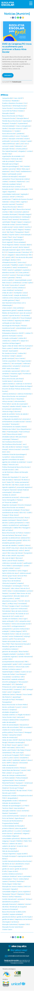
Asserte (10, 270)
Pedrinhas (20, 881)
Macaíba (5, 646)
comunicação (6, 492)
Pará (9, 219)
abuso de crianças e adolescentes (13, 775)
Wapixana (20, 894)
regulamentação (7, 780)
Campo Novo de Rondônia (11, 581)
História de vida (16, 159)
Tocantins (19, 204)
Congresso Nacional (9, 490)
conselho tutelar (7, 568)
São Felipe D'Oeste (23, 750)
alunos (16, 757)
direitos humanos (8, 667)
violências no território (23, 384)
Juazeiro (5, 881)
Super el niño (12, 871)
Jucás (9, 692)
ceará (14, 229)
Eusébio (20, 560)
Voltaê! (12, 356)
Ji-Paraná (5, 376)
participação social (14, 174)
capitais (4, 169)
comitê (4, 659)
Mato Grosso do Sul (23, 593)
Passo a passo (7, 348)
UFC (13, 684)
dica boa (17, 411)
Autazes (26, 533)
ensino (4, 277)
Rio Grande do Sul (22, 613)
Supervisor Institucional (19, 608)
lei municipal (6, 409)
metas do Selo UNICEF (10, 740)
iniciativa (28, 265)
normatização (17, 586)
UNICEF (12, 197)
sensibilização (7, 528)
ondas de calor (7, 293)
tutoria (19, 336)
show (24, 535)
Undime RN (21, 353)
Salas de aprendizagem (10, 166)
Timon (15, 879)
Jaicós (30, 816)
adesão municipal (19, 348)
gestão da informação (24, 917)
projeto (21, 265)
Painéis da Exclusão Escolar (11, 641)
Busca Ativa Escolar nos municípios (14, 396)
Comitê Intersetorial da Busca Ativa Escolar (16, 861)
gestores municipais (9, 336)
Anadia (16, 672)
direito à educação (21, 189)
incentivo (28, 227)
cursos (17, 568)
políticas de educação (9, 176)
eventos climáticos (18, 288)
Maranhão (19, 399)
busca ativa (14, 285)
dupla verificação (8, 621)
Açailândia (15, 760)
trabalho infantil (15, 406)
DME (27, 654)
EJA (25, 103)
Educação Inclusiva (15, 128)
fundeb (17, 131)
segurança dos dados (22, 320)
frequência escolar (14, 252)
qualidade (17, 270)
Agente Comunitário (9, 571)
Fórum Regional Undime (10, 245)
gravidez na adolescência (10, 538)
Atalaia (4, 464)
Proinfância (26, 373)
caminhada (6, 222)
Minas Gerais (13, 515)
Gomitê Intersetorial (25, 656)
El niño (4, 871)
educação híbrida (8, 149)
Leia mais (7, 75)
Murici (27, 517)
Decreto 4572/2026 (8, 793)
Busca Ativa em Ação (14, 434)
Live (27, 181)
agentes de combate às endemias (13, 462)
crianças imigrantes (8, 854)
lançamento (24, 720)
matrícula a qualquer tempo (11, 184)
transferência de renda (10, 512)
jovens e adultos (7, 280)
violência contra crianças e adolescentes (16, 298)
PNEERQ (19, 841)
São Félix (15, 485)
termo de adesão (22, 414)
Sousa (14, 745)
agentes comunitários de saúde (12, 459)
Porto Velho (6, 404)
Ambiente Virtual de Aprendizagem (14, 454)
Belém (29, 245)
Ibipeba (4, 813)
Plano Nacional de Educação (20, 644)
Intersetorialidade (8, 126)
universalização (25, 234)
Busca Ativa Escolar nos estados (13, 507)
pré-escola (15, 141)
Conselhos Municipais (9, 214)
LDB (16, 469)
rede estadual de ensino (10, 768)
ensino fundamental (15, 636)
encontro (5, 275)
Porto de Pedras (7, 818)
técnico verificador (8, 707)
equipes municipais (8, 520)
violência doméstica (9, 394)
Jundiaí (17, 598)
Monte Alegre (6, 884)
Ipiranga (29, 689)
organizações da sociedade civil (13, 156)
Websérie (18, 146)
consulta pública (20, 149)
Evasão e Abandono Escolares (12, 103)
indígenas (5, 841)
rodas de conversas (22, 634)
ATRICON (19, 197)
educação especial (8, 250)
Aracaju (4, 449)
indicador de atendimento (11, 803)
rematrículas (6, 199)
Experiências (6, 106)
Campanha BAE (7, 98)
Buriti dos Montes (25, 740)
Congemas (16, 692)
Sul (3, 229)
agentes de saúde (15, 646)
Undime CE (6, 318)
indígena (25, 833)
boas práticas (23, 272)
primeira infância (8, 828)
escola (15, 247)
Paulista (5, 593)
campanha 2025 (24, 621)
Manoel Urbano (22, 520)
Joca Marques (20, 674)
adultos (23, 760)
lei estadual (22, 603)
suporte (5, 315)
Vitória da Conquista (9, 583)
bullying (26, 636)
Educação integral (24, 214)
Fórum (4, 219)
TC (23, 186)
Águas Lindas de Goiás (9, 346)
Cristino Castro (7, 929)
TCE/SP (20, 601)
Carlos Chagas (22, 571)
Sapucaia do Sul (7, 616)
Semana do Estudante (9, 909)
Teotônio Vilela (7, 808)
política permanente (16, 523)
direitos (13, 260)
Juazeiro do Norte (8, 613)
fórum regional (7, 242)
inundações (18, 293)
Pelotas (23, 325)
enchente (25, 811)
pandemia (20, 133)
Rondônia (5, 356)
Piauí (9, 237)
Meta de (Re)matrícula (9, 550)
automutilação (17, 565)
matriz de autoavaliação (10, 725)
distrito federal (24, 247)
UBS (23, 689)
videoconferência (21, 255)
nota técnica (18, 381)
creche (23, 770)
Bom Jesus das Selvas (15, 553)
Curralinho (5, 457)
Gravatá (22, 245)
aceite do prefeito (8, 414)
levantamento (22, 267)
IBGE (3, 432)
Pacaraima (13, 376)
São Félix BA (6, 485)
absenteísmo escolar (9, 601)
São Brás (5, 907)
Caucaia (4, 578)
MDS (10, 659)
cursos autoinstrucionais (10, 816)
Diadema (5, 788)
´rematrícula (28, 783)
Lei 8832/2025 (12, 603)
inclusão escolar (7, 469)
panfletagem (24, 525)
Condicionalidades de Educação (13, 826)
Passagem (25, 528)
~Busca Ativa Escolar (9, 207)
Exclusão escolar (8, 189)
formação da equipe (9, 856)
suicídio (25, 565)
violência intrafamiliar (24, 394)
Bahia (18, 169)
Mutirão (26, 166)
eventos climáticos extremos (12, 874)
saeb (17, 143)
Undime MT (15, 341)
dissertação (6, 684)
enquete (20, 583)
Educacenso (24, 725)
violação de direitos (20, 295)
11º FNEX (25, 805)
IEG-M (27, 601)
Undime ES (6, 341)
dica (20, 619)
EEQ (27, 924)
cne (24, 146)
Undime (5, 181)
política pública (7, 732)
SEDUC (20, 207)
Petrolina (25, 252)
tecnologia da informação (11, 325)
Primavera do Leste (8, 687)
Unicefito (5, 914)
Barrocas (19, 558)
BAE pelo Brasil (21, 437)
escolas (4, 636)
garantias (11, 277)
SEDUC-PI (26, 540)
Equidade (21, 924)
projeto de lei (24, 485)
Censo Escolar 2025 (8, 717)
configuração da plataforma (11, 419)
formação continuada (9, 338)
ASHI (22, 250)
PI (6, 252)
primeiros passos (15, 669)
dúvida (4, 154)
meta (14, 267)
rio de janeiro (6, 267)
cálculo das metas (26, 548)
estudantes (24, 757)
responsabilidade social (23, 280)
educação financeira (9, 904)
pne (21, 143)
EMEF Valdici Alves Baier (10, 368)
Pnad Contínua (24, 432)
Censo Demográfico (8, 500)
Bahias (4, 859)
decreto (5, 523)
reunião (8, 229)
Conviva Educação (19, 108)
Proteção (13, 123)
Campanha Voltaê (15, 735)
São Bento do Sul (8, 864)
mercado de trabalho (9, 545)
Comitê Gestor (7, 381)
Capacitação (26, 121)
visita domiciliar (19, 401)
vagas (4, 192)
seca (18, 811)
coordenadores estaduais (10, 510)
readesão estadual (17, 679)
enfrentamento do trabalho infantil (14, 426)
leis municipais (16, 363)
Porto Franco (18, 732)
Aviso (12, 171)
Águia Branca (19, 818)
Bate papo (25, 169)
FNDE (4, 270)
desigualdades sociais (9, 800)
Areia (4, 692)
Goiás (24, 641)
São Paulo (10, 232)
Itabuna (14, 763)
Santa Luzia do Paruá (9, 560)
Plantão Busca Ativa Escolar (11, 121)
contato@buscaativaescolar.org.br (18, 956)
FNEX (4, 798)
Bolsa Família (23, 651)
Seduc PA (10, 482)
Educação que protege (10, 164)
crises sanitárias (18, 308)
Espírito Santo (14, 234)
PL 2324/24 (23, 477)
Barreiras (18, 535)
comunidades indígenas (10, 836)
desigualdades (12, 798)
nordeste (12, 181)
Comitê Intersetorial (9, 899)
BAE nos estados (25, 727)
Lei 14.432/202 (17, 773)
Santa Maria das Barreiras (10, 770)
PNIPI (22, 755)
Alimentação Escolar (19, 106)
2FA (16, 621)
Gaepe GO (24, 341)
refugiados (21, 151)
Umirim (24, 707)
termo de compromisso (10, 416)
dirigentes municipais (9, 505)
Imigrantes (11, 192)
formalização (6, 586)
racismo (5, 639)
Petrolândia (6, 611)
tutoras (28, 421)
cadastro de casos (15, 843)
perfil (10, 639)
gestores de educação (9, 651)
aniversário (26, 419)
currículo (5, 146)
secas (25, 293)
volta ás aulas (24, 497)
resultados (20, 654)
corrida (24, 282)
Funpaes (5, 515)
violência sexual (25, 573)
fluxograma (27, 553)
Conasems (17, 689)
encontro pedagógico (9, 682)
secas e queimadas (24, 876)
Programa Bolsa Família (10, 823)
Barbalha (19, 684)
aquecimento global (9, 310)
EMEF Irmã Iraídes (8, 747)
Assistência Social (8, 328)
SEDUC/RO (20, 747)
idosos (29, 760)
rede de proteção (8, 161)
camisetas (20, 899)
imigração (12, 848)
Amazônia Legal (15, 373)
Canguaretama (7, 596)
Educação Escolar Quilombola (12, 927)
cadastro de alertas (8, 846)
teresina (15, 219)
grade (15, 664)
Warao (27, 894)
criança (12, 202)
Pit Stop (5, 606)
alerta (27, 550)
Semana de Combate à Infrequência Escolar (17, 795)
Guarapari (19, 783)
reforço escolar (7, 401)
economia (17, 212)
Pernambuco (24, 219)
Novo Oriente (19, 358)
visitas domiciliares (17, 457)
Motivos (5, 843)
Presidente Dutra (8, 634)
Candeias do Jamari (8, 495)
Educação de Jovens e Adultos (12, 886)
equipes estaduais (16, 914)
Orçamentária (22, 123)
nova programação (15, 866)
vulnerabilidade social (23, 328)
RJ (3, 252)
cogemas (24, 202)
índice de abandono (9, 765)
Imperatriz (5, 608)
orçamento (26, 270)
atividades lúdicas (8, 437)
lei (3, 257)
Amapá (25, 447)
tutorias (27, 904)
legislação (24, 194)
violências (26, 363)
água (18, 250)
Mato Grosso (6, 282)
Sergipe (20, 237)
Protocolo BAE (7, 689)
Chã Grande (23, 763)
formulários (6, 624)
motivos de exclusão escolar (21, 624)
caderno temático (8, 384)
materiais (5, 202)
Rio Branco (25, 480)
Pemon (4, 896)
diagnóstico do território (23, 919)
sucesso (12, 275)
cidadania (20, 904)
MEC (30, 255)
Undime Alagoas (15, 631)
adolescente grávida (14, 540)
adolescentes (6, 366)
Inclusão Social (7, 295)
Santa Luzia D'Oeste (9, 750)
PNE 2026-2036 (17, 752)
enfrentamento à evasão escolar (13, 421)
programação (6, 664)
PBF (26, 661)
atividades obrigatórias (10, 712)
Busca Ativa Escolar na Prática (12, 533)
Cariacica (23, 816)
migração (14, 889)
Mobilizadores (7, 131)
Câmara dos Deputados (10, 477)
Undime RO (15, 318)
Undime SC (6, 730)
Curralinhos (15, 677)
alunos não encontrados (10, 727)
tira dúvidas (25, 315)
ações (30, 282)
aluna (4, 540)
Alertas (18, 277)
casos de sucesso (25, 313)
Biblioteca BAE (26, 838)
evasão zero (18, 616)
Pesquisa (5, 123)
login (25, 619)
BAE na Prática (7, 530)
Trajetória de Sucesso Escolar (22, 199)
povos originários (24, 891)
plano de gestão (20, 828)
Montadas (19, 699)
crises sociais (6, 308)
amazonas (5, 171)
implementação (7, 672)
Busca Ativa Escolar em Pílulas (12, 116)
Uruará (29, 462)
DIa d (4, 255)
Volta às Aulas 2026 (21, 667)
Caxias (4, 237)
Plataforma (20, 181)
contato (29, 151)
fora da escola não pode (23, 257)
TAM (21, 166)
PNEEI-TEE (27, 841)
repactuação (13, 351)
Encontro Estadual (24, 505)
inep (9, 154)
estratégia (5, 260)
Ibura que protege (23, 275)
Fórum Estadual (25, 318)
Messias (19, 694)
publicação (6, 141)
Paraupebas (19, 232)
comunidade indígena (9, 891)
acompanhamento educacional (12, 661)
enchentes (18, 290)
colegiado (10, 255)
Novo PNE (5, 644)
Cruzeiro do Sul (25, 672)
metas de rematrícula (9, 737)
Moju (17, 300)
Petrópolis (5, 588)
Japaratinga (16, 697)
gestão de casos (7, 869)
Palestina (17, 896)
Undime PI (28, 333)
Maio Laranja (6, 773)
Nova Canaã (27, 694)
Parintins (12, 881)
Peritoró (5, 709)
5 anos (10, 757)
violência (5, 386)
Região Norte (6, 209)
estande (23, 785)
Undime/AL (6, 363)
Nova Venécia (19, 780)
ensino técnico (7, 833)
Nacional (19, 161)
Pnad (17, 171)
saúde (29, 141)
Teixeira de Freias (15, 578)
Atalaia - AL (26, 406)
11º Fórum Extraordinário (10, 785)
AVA (8, 452)
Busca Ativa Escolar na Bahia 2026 (13, 912)
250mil (7, 257)
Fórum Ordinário (7, 320)
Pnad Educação (12, 432)
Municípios (5, 159)
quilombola (17, 833)
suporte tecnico (14, 315)
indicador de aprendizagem (11, 805)
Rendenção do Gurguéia (18, 907)
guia (28, 348)
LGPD (25, 128)
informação (6, 922)
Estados (21, 111)
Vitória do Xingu (7, 411)
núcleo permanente (21, 482)
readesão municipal (23, 310)
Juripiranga (6, 439)
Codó (4, 434)
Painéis (19, 500)
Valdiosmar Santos (8, 694)
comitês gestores (8, 300)
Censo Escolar (7, 108)
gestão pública (7, 831)
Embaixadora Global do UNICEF (13, 333)
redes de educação (8, 722)
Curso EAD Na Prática (9, 111)
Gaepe (19, 222)
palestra (25, 212)
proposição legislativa (24, 487)
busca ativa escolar (8, 133)
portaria (29, 591)
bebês (27, 755)
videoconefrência (8, 143)
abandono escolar (8, 272)
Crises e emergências (23, 126)
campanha (5, 179)
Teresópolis (14, 424)
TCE (30, 189)
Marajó (13, 222)
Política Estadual (21, 778)
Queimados (13, 813)
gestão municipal (8, 358)
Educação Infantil (8, 113)
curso (18, 136)
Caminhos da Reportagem (11, 343)
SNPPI (9, 763)
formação (24, 136)
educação (22, 176)
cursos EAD (6, 626)
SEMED (4, 866)
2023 (3, 232)
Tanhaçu (28, 899)
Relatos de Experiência (10, 313)
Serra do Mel (21, 576)
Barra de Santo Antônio (19, 611)
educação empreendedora (11, 217)
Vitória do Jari (12, 464)
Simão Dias (16, 884)
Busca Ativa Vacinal (23, 209)
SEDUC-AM (25, 371)
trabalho (21, 545)
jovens (18, 543)
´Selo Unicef (6, 288)
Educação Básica (22, 118)
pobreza (5, 197)
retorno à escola (14, 449)
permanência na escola (10, 497)
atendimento (16, 409)
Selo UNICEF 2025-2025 (10, 548)
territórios (14, 922)
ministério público (8, 136)
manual (4, 351)
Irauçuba (5, 406)
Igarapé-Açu (21, 687)
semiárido (5, 373)
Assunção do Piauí (8, 699)
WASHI (28, 250)
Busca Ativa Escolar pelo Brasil (12, 378)
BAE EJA (27, 886)
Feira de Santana (8, 535)
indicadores (22, 800)
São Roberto (6, 697)
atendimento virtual (22, 864)
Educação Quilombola (9, 924)
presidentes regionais (9, 656)
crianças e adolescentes (10, 720)
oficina (4, 576)
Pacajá (4, 742)
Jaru (24, 444)
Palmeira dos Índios (8, 429)
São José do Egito (8, 558)
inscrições (5, 424)
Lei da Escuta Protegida (10, 755)
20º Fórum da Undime (9, 502)
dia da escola (6, 247)
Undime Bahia (23, 879)
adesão (18, 356)
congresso (26, 222)
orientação (25, 831)
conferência (16, 282)
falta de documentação (10, 851)
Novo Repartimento (23, 429)
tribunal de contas (8, 224)
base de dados (7, 480)
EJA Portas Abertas (8, 790)
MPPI (24, 631)
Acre (3, 482)
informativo (16, 492)
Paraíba (27, 229)
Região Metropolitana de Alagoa (21, 386)
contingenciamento (18, 626)
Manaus (22, 768)
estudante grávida (8, 543)
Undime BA (22, 338)
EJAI (3, 763)
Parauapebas (6, 702)
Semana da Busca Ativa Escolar (12, 517)
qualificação (27, 563)
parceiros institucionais (21, 629)
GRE (22, 677)
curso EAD (24, 449)
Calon (26, 745)
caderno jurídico (7, 598)
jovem (18, 707)
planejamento (7, 629)
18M (12, 257)
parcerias (12, 169)
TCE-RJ (25, 586)
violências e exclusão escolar (12, 563)
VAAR (4, 591)
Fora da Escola (19, 639)
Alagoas (20, 229)
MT (31, 252)
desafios (5, 234)
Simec (9, 591)
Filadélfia (14, 265)
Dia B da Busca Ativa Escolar (11, 444)
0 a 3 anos (17, 831)
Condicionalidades (19, 591)
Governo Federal (21, 224)
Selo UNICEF (18, 98)
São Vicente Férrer (8, 399)
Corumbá (12, 593)
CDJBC (29, 512)
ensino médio (18, 227)
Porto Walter (6, 565)
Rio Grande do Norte (9, 353)
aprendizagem (7, 240)
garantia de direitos (8, 917)
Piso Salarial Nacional (9, 151)
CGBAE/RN (17, 528)
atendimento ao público (10, 902)
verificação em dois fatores (11, 323)
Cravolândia (6, 677)
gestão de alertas (21, 869)
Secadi (12, 841)
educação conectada (16, 138)
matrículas (20, 717)
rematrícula (25, 366)
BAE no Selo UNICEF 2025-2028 (12, 555)
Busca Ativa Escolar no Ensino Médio (14, 704)
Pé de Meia (24, 510)
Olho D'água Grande (23, 361)
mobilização (26, 217)
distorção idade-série (21, 596)
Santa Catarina (16, 730)
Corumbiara (24, 606)
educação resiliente (8, 811)
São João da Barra (8, 447)
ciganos (19, 745)
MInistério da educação (16, 742)
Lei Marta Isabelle (8, 778)
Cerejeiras (12, 709)
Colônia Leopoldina (8, 361)
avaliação (5, 631)
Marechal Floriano (8, 783)
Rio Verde (5, 285)
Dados (4, 174)
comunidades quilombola (10, 838)
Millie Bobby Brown (8, 330)
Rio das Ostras (21, 790)
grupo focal (12, 576)
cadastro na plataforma (10, 525)
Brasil (26, 232)
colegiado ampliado (8, 654)
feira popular (22, 682)
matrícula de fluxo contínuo (11, 186)
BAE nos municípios (25, 346)
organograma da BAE (24, 856)
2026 (19, 664)
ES (17, 272)
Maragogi (27, 732)
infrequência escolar (9, 262)
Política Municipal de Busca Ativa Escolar (16, 467)
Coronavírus (6, 101)
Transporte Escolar (8, 118)
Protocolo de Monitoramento (12, 821)
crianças (23, 141)
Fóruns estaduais (19, 242)
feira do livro (24, 588)
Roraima (5, 848)
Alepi (4, 603)
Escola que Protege (16, 788)
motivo (21, 550)
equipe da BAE (22, 854)
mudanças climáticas (9, 876)
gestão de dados (8, 919)
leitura (27, 545)
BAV (14, 209)
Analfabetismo (25, 171)
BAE (17, 202)
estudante (16, 366)
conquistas (26, 664)
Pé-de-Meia (6, 745)
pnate (12, 146)
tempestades (6, 879)
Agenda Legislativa (8, 487)
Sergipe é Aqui (14, 606)
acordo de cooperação (19, 404)
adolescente (25, 538)
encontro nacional (8, 204)
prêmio (4, 138)
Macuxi (13, 894)
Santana (18, 447)
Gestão (4, 128)
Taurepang (5, 894)
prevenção (6, 265)
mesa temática (19, 808)
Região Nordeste (23, 715)
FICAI (29, 790)
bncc (26, 143)
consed (21, 285)
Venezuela (5, 889)
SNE (28, 770)
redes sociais (6, 760)
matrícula (17, 480)
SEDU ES (22, 512)
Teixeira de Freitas (8, 674)
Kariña (11, 896)
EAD (3, 452)
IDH (18, 260)
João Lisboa (15, 588)
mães (11, 212)
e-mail (26, 523)
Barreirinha (6, 679)
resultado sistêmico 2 (9, 715)
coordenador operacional (10, 371)
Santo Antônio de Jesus (10, 573)
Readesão (15, 101)
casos (4, 553)
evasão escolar (7, 227)
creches (5, 212)
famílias (4, 735)
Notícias (5, 669)
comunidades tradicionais (10, 194)
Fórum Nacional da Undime (20, 179)
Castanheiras (6, 752)
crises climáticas (7, 290)
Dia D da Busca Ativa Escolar (11, 442)
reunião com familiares (10, 619)
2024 (14, 237)
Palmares (14, 439)
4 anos (4, 757)
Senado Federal (22, 490)
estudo (26, 138)
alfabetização (18, 240)
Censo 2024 (21, 262)
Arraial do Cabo (22, 846)
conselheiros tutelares (9, 649)
